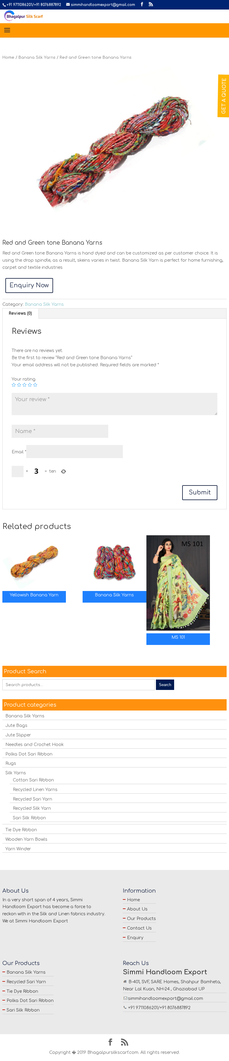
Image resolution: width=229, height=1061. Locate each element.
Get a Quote (224, 96)
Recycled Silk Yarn (32, 808)
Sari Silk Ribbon (29, 818)
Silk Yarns (15, 773)
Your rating (23, 379)
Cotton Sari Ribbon (33, 780)
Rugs (10, 763)
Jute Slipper (18, 735)
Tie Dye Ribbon (21, 830)
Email (19, 452)
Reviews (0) (20, 313)
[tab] (20, 313)
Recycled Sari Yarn (32, 799)
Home (8, 57)
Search (165, 684)
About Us (137, 909)
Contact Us (139, 928)
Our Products (141, 918)
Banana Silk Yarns (36, 57)
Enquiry (135, 938)
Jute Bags (16, 725)
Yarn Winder (18, 849)
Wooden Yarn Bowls (26, 839)
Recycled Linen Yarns (35, 789)
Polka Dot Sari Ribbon (28, 754)
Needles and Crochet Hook (34, 744)
